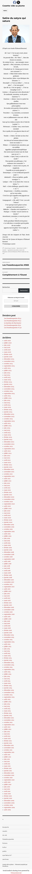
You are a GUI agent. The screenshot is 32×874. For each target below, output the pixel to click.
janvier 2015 (8, 660)
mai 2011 (7, 761)
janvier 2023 (8, 439)
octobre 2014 (8, 667)
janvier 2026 (8, 356)
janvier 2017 (8, 605)
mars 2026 (7, 352)
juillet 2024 (7, 398)
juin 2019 (7, 538)
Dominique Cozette (10, 248)
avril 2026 (7, 350)
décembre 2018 (9, 552)
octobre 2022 (8, 446)
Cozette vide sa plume (13, 6)
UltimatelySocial (16, 873)
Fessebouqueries (8, 839)
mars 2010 (7, 793)
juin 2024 (7, 400)
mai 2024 (7, 402)
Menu (5, 10)
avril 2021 (7, 488)
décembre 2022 (9, 442)
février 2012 (8, 741)
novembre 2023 (9, 416)
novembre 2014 (9, 665)
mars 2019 (7, 545)
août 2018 (7, 561)
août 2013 (7, 699)
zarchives (5, 859)
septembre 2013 (9, 697)
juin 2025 (7, 373)
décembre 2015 (9, 635)
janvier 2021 (8, 494)
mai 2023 (7, 430)
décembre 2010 (9, 773)
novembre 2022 (9, 444)
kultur (4, 847)
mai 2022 (7, 458)
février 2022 (8, 465)
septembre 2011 (9, 752)
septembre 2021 (9, 476)
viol (3, 253)
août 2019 (7, 534)
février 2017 (8, 603)
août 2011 (7, 754)
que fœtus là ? (7, 855)
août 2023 (7, 423)
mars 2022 (7, 462)
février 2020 (8, 520)
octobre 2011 (8, 750)
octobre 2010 (8, 777)
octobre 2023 (8, 419)
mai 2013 (7, 706)
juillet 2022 (7, 453)
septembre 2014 (9, 669)
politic (4, 851)
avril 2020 (7, 515)
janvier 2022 (8, 467)
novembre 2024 (9, 389)
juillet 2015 (7, 646)
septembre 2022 (9, 448)
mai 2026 (7, 347)
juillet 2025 (7, 370)
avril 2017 (7, 598)
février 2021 (8, 492)
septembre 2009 (9, 807)
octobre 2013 (8, 695)
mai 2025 (7, 375)
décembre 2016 (9, 607)
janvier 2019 (8, 550)
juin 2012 (7, 731)
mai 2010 (7, 789)
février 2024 (8, 409)
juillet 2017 (7, 591)
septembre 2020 (9, 504)
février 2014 (8, 685)
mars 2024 (7, 407)
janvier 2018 (8, 577)
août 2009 (7, 810)
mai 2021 (7, 485)
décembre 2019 (9, 524)
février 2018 (8, 575)
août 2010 (7, 782)
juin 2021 (7, 483)
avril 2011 (7, 764)
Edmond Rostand (12, 251)
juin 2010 (7, 787)
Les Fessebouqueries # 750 (12, 327)
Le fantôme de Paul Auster (12, 323)
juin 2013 (7, 704)
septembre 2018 (9, 559)
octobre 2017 (8, 584)
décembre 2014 (9, 662)
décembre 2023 (9, 414)
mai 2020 (7, 513)
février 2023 (8, 437)
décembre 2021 (9, 469)
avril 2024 (7, 405)
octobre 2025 (8, 363)
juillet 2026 (8, 343)
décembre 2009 (9, 800)
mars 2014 (7, 683)
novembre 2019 (9, 527)
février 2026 (8, 354)
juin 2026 (7, 345)
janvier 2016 (8, 632)
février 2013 (8, 713)
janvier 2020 (8, 522)
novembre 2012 (9, 720)
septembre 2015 (9, 642)
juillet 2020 (7, 508)
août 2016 (7, 616)
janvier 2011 (8, 770)
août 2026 (7, 340)
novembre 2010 (9, 775)
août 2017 (7, 589)
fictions (4, 843)
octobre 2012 (8, 722)
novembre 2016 (9, 609)
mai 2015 (7, 651)
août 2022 (7, 451)
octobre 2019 (8, 529)
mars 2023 (7, 435)
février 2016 (8, 630)
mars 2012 (7, 738)
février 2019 (8, 547)
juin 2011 (7, 759)
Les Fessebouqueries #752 (12, 321)
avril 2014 (7, 681)
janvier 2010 (8, 798)
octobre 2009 (8, 805)
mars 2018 (7, 573)
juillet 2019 (7, 536)
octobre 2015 (8, 639)
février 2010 (8, 796)
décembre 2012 (9, 718)
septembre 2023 (9, 421)
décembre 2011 (9, 745)
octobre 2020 (8, 501)
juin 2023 (7, 428)
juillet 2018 (7, 563)
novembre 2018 (9, 554)
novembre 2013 (9, 692)
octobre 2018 (8, 557)
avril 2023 (7, 432)
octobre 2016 (8, 612)
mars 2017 (7, 600)
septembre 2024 (9, 393)
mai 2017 (7, 596)
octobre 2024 (8, 391)
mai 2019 (7, 540)
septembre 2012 (9, 724)
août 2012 (7, 727)
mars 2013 (7, 711)
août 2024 (7, 396)
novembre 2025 (9, 361)
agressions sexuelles (13, 250)
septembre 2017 (9, 586)
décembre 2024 (9, 386)
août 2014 (7, 672)
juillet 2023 (7, 425)
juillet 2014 (7, 674)
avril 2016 (7, 626)
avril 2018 (7, 570)
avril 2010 (7, 791)
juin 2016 (7, 621)
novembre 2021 (9, 471)
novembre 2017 (9, 582)
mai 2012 (7, 734)
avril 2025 (7, 377)
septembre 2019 (9, 531)
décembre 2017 (9, 580)
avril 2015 (7, 653)
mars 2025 (7, 379)
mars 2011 (7, 766)
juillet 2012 (7, 729)
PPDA (19, 251)
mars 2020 (7, 517)
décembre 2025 (9, 359)
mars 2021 (7, 490)
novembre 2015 (9, 637)
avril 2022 (7, 460)
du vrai (4, 835)
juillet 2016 (7, 619)
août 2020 (7, 506)
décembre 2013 (9, 690)
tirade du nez (24, 251)
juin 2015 (7, 649)
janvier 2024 (8, 412)
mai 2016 (7, 623)
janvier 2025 (8, 384)
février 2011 (7, 768)
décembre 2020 (9, 497)
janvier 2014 (8, 688)
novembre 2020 (9, 499)
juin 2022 (7, 455)
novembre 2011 (9, 747)
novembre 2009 (9, 803)
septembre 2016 (9, 614)
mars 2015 (7, 655)
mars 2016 (7, 628)
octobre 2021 (8, 474)
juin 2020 (7, 511)
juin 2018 (7, 566)
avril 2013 (7, 708)
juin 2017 (7, 593)
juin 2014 (7, 676)
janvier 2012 (8, 743)
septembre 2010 (9, 780)
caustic (4, 250)
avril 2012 (7, 736)
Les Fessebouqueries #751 (12, 325)
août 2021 (7, 478)
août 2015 (7, 644)
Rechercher (6, 287)
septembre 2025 (9, 366)
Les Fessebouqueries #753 (12, 318)
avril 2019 (7, 543)
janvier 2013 (8, 715)
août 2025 (7, 368)
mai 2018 (7, 568)
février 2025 (8, 382)
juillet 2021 (7, 481)
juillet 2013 (7, 701)
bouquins (5, 827)
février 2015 (8, 658)
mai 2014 (7, 678)
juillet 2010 (7, 784)
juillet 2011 (7, 757)
